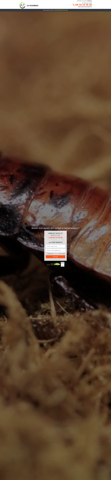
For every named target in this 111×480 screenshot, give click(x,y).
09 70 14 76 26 (83, 4)
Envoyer (55, 257)
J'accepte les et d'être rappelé (56, 253)
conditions (55, 253)
